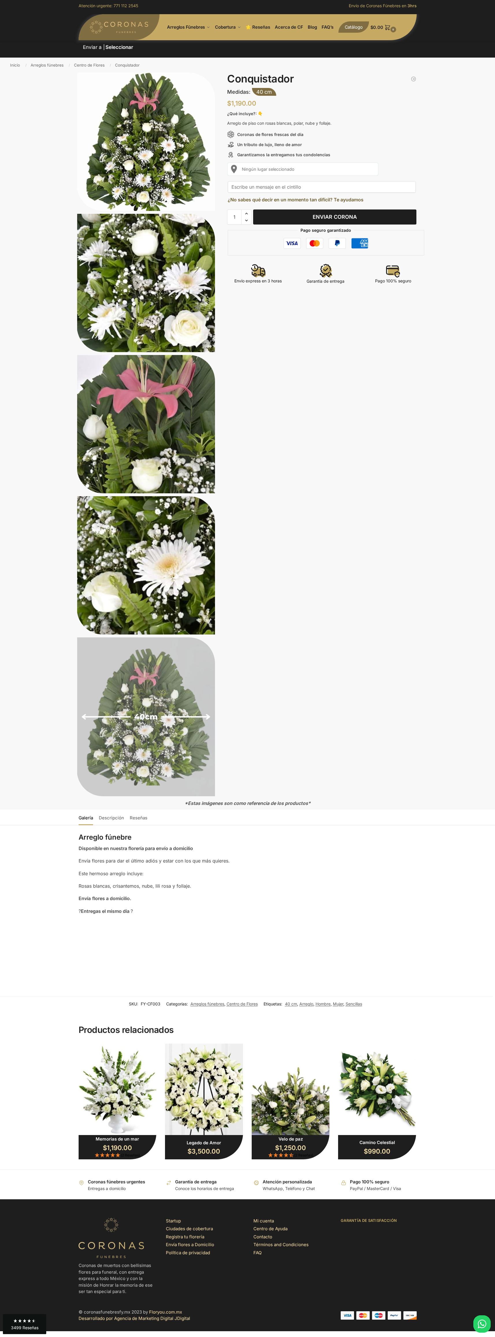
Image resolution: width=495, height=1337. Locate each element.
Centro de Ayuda (270, 1228)
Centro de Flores (89, 65)
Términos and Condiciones (281, 1244)
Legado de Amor (204, 1142)
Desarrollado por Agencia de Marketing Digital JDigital (134, 1318)
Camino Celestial (377, 1142)
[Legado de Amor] (204, 1089)
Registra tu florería (185, 1236)
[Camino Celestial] (377, 1089)
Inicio (15, 65)
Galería (86, 818)
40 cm (291, 1003)
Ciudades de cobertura (189, 1228)
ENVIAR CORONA (335, 217)
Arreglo (306, 1003)
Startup (173, 1221)
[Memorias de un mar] (118, 1089)
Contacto (262, 1236)
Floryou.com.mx (165, 1312)
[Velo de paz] (291, 1089)
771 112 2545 (126, 5)
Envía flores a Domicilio (190, 1244)
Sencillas (354, 1003)
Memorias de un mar (117, 1139)
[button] (393, 27)
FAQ (257, 1252)
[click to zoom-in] (146, 142)
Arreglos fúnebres (47, 65)
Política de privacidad (188, 1252)
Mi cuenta (263, 1221)
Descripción (111, 818)
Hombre (323, 1003)
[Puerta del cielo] (413, 79)
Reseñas (138, 818)
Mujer (338, 1003)
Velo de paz (291, 1139)
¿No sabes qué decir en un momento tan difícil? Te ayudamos (296, 200)
